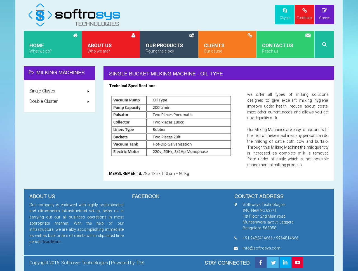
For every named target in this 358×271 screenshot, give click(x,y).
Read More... (52, 241)
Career (324, 18)
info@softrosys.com (261, 248)
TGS (140, 262)
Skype (284, 18)
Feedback (304, 18)
